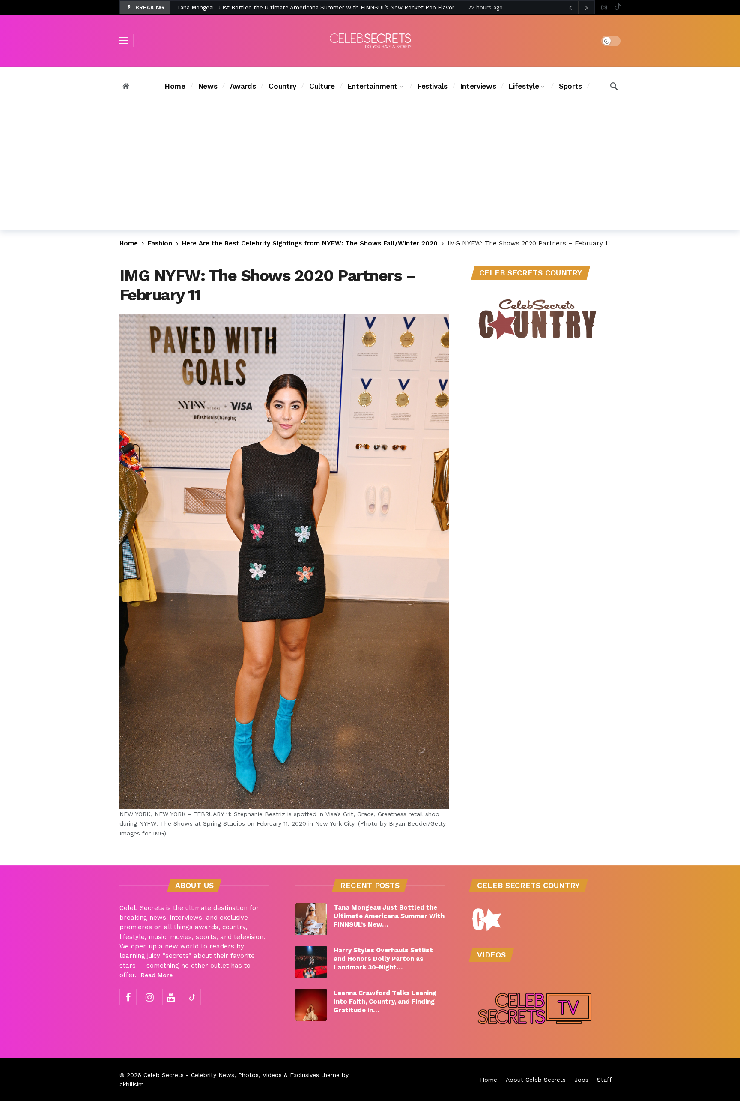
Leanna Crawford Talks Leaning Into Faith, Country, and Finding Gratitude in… (385, 1001)
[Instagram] (604, 7)
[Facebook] (128, 997)
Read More (157, 975)
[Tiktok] (617, 7)
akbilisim (131, 1084)
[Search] (614, 86)
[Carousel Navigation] (578, 8)
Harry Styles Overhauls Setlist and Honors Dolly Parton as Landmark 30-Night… (383, 958)
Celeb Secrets (163, 1074)
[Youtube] (170, 997)
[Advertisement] (370, 170)
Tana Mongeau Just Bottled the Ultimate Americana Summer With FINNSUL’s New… (389, 916)
